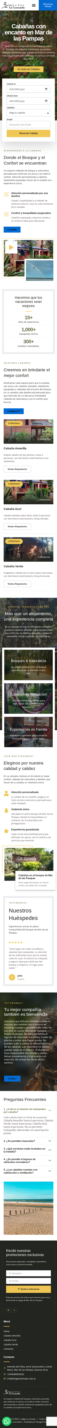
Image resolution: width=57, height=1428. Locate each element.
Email (9, 119)
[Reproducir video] (11, 247)
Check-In (11, 83)
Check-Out (12, 95)
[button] (34, 5)
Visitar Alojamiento (17, 469)
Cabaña (10, 107)
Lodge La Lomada (28, 1419)
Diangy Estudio (42, 1422)
